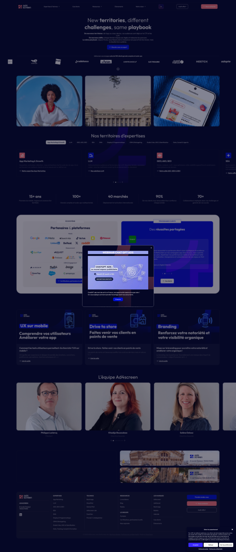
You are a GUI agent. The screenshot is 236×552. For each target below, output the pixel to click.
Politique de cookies (203, 549)
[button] (232, 529)
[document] (118, 276)
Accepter (195, 545)
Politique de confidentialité (215, 549)
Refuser (211, 545)
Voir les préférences (226, 545)
